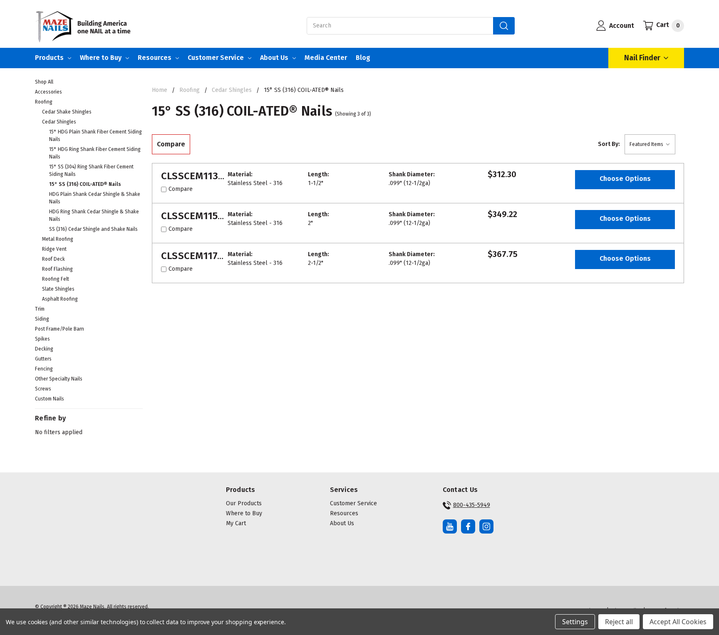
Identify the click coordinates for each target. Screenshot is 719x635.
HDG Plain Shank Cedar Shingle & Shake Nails (94, 198)
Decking (44, 349)
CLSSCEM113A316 (200, 176)
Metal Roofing (57, 239)
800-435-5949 (471, 505)
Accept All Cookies (678, 621)
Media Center (326, 58)
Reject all (619, 621)
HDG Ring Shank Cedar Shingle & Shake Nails (94, 215)
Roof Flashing (57, 269)
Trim (40, 309)
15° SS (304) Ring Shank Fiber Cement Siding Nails (91, 170)
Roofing (43, 102)
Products (49, 58)
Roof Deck (53, 259)
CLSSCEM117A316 (200, 256)
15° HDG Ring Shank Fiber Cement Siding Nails (95, 153)
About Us (274, 58)
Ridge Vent (54, 249)
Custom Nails (49, 399)
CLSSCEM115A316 (200, 216)
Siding (42, 319)
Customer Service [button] (353, 503)
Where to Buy (100, 58)
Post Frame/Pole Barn (59, 329)
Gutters (43, 359)
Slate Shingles (58, 289)
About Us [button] (342, 523)
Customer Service (216, 58)
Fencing (44, 369)
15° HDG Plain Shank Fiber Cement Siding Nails (95, 135)
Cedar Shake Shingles (67, 112)
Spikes (42, 339)
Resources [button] (344, 513)
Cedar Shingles (59, 122)
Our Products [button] (244, 503)
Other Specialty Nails (58, 379)
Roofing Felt (55, 279)
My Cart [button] (236, 523)
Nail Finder (642, 57)
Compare (171, 144)
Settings (575, 621)
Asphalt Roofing (60, 299)
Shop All (44, 82)
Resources (154, 58)
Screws (43, 389)
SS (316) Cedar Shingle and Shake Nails (93, 229)
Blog (363, 58)
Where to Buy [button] (244, 513)
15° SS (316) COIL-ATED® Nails (85, 184)
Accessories (48, 92)
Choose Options (625, 179)
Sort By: (609, 144)
